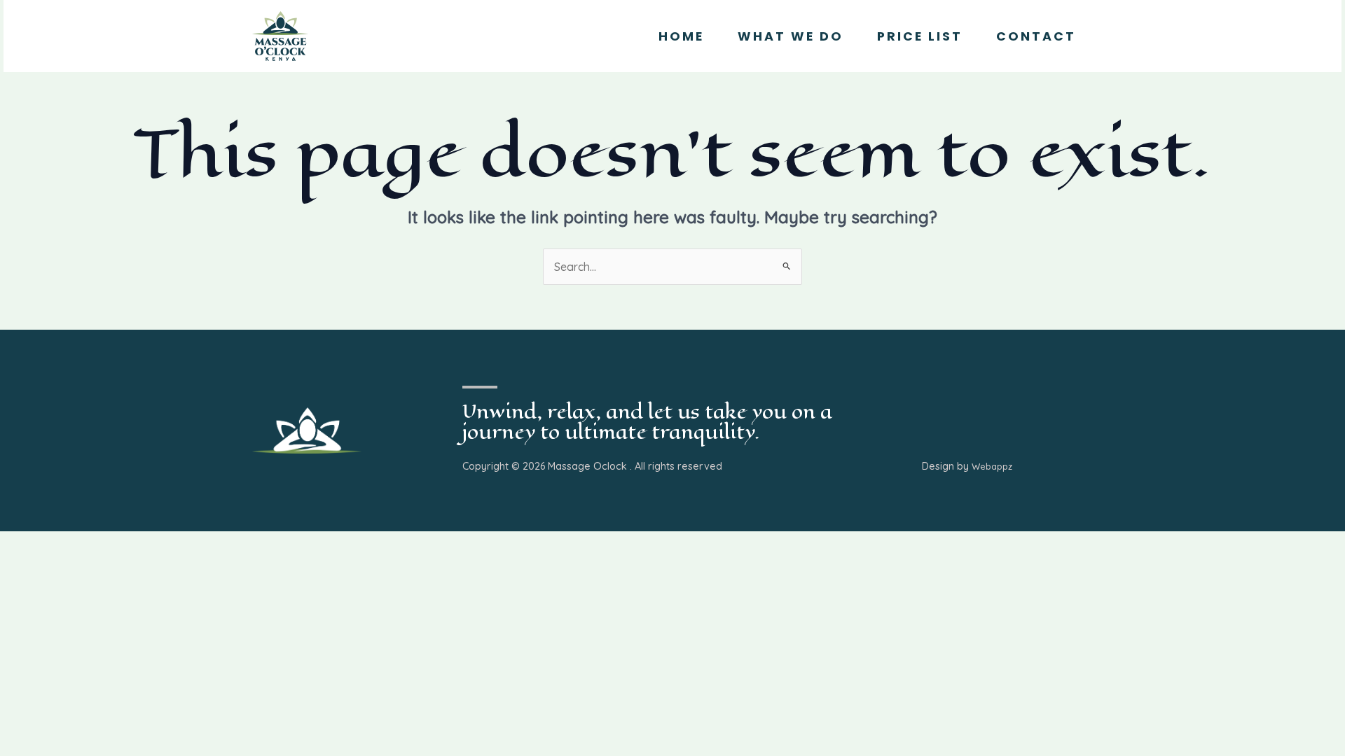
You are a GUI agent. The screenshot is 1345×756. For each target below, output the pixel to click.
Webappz (992, 466)
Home (681, 36)
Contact (1036, 36)
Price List (920, 36)
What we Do (790, 36)
